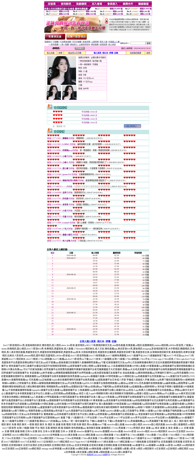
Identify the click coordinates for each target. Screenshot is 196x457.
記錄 (116, 53)
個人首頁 (97, 53)
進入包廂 (50, 53)
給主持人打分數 (74, 53)
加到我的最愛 (135, 53)
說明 (148, 53)
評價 (111, 53)
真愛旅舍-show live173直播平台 (98, 455)
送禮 (60, 53)
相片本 (105, 53)
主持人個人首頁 (88, 341)
